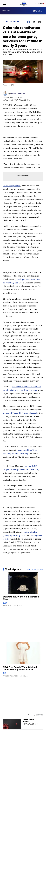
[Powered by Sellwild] (39, 715)
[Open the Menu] (4, 4)
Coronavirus (11, 21)
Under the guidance (11, 185)
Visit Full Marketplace (35, 569)
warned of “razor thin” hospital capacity (21, 412)
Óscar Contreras (18, 94)
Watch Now (39, 4)
